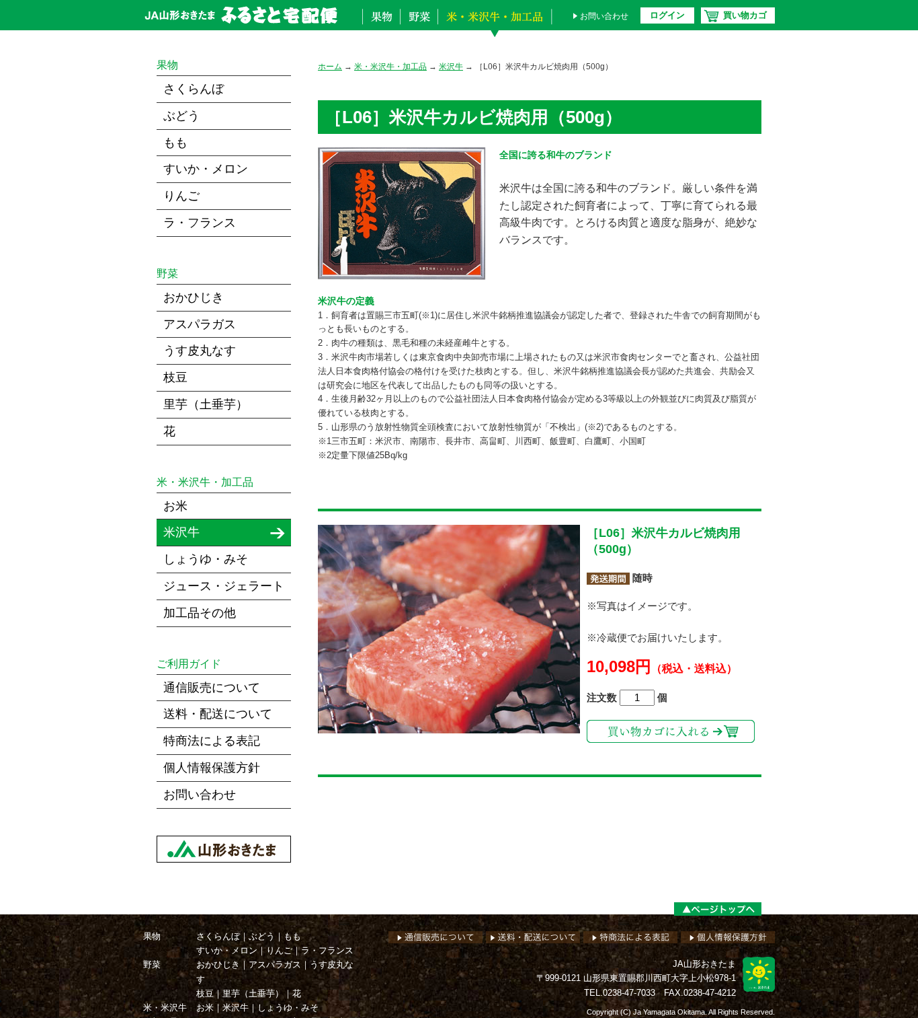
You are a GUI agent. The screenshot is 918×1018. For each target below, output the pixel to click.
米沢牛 (451, 66)
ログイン (667, 15)
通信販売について (211, 687)
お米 (175, 506)
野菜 (418, 25)
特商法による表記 (211, 741)
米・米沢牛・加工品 (497, 25)
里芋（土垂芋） (205, 404)
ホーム (330, 66)
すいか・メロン (205, 169)
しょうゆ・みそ (205, 559)
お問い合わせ (604, 16)
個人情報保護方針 (211, 767)
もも (175, 142)
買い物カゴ (745, 15)
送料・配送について (217, 714)
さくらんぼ (193, 89)
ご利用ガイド (189, 663)
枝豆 (175, 377)
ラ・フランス (199, 222)
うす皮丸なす (199, 350)
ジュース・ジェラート (223, 586)
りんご (181, 196)
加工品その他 (199, 613)
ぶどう (181, 115)
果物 (381, 25)
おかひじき (193, 297)
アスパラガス (199, 324)
